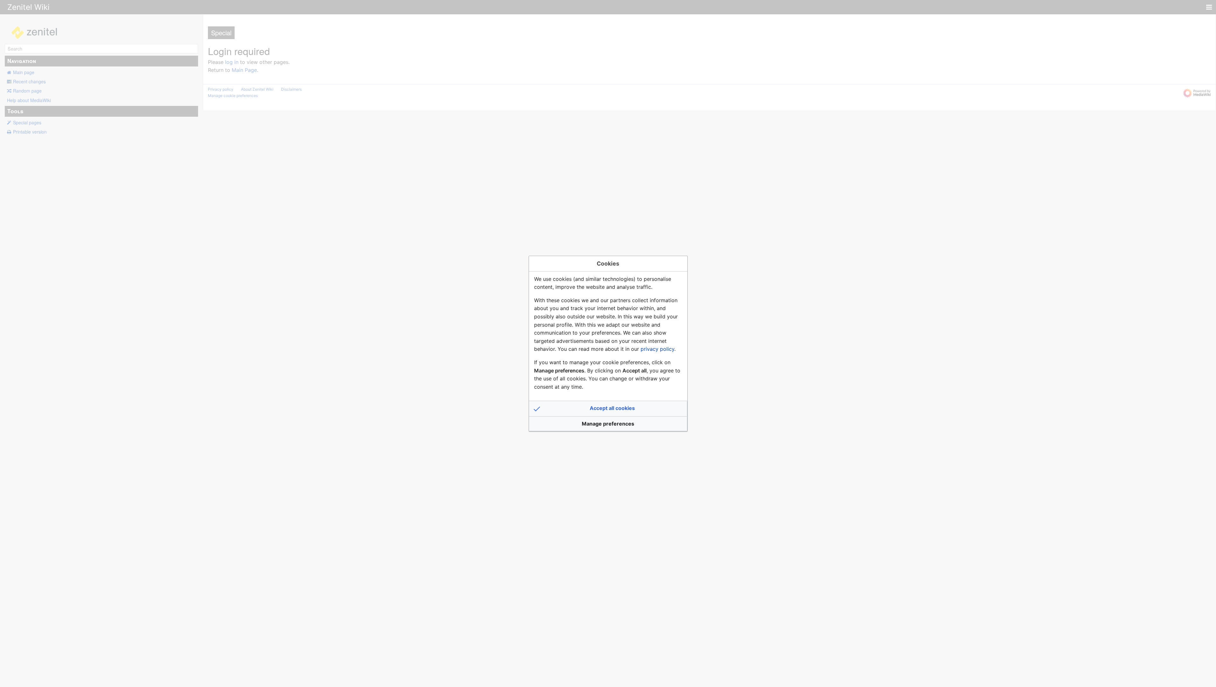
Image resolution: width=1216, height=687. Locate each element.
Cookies (608, 263)
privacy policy (657, 349)
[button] (608, 408)
